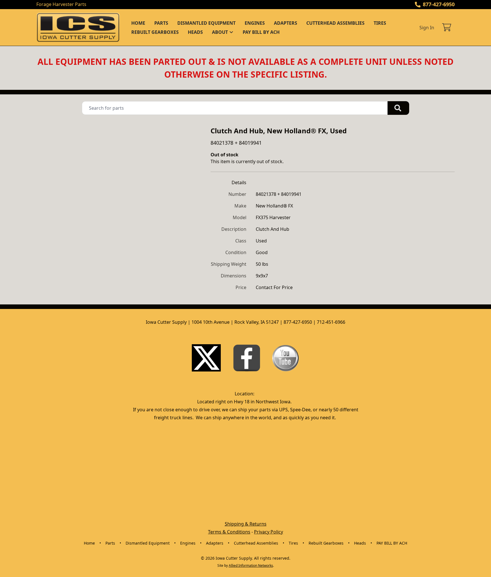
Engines (255, 23)
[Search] (398, 108)
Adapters (285, 23)
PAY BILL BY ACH (261, 32)
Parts (161, 23)
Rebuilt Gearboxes (155, 32)
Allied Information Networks (251, 565)
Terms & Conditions (229, 532)
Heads (195, 32)
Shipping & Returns (246, 524)
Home (138, 23)
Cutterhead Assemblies (335, 23)
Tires (380, 23)
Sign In (426, 27)
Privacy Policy (268, 532)
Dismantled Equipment (206, 23)
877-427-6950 (439, 4)
